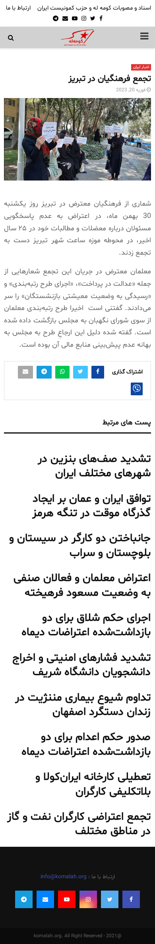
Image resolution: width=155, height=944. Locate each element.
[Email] (45, 899)
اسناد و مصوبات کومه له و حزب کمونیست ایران (94, 8)
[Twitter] (109, 899)
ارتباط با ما (18, 8)
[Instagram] (88, 899)
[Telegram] (24, 899)
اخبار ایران (141, 67)
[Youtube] (67, 899)
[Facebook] (131, 899)
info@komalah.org (64, 877)
